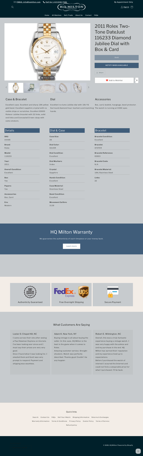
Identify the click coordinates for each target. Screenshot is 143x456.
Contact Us (45, 417)
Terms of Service (102, 421)
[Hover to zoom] (47, 52)
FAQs (54, 417)
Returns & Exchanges (100, 417)
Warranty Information (40, 421)
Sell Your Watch (64, 417)
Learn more (71, 246)
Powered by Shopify (125, 445)
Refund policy (71, 425)
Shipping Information (81, 417)
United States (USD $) (19, 448)
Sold (117, 57)
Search (35, 417)
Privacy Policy (75, 421)
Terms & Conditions (59, 421)
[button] (12, 7)
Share (101, 72)
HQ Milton (113, 445)
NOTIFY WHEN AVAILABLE (116, 65)
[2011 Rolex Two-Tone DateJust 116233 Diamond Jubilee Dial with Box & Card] (15, 88)
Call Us (56, 2)
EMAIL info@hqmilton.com (29, 2)
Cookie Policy (88, 421)
